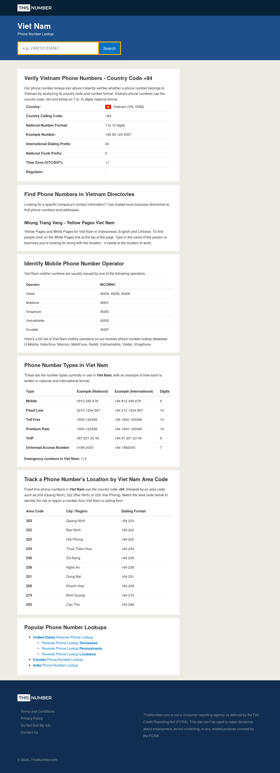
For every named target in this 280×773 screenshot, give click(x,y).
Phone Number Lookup (58, 659)
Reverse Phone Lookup (63, 637)
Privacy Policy (32, 718)
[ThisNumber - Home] (35, 699)
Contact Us (29, 732)
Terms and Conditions (38, 711)
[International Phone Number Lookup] (35, 8)
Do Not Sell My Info (36, 725)
